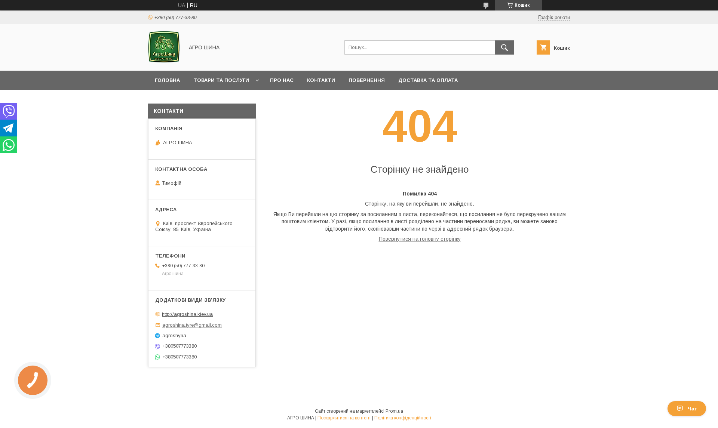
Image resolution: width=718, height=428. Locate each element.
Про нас (282, 80)
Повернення (367, 80)
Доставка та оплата (428, 80)
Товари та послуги (221, 80)
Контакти (321, 80)
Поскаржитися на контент (344, 418)
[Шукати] (504, 47)
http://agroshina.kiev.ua (187, 314)
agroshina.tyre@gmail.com (192, 325)
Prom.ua (394, 411)
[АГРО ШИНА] (164, 61)
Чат (692, 409)
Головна (167, 80)
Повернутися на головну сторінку (420, 239)
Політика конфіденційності (402, 418)
